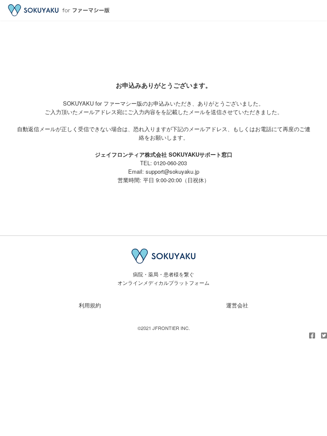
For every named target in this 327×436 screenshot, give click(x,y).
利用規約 (90, 305)
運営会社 (237, 305)
